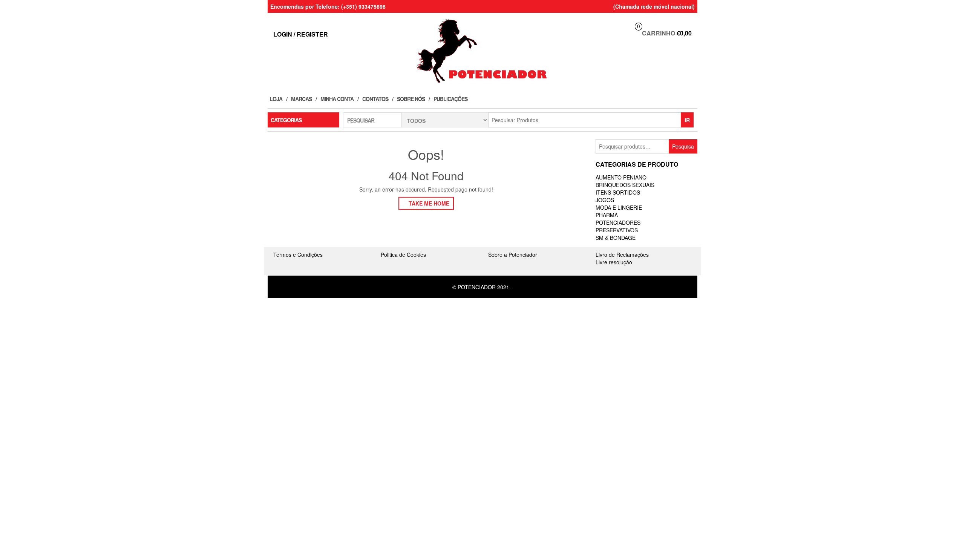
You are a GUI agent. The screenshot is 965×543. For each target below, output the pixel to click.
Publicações (450, 99)
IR (687, 120)
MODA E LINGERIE (619, 207)
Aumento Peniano (621, 177)
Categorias (286, 120)
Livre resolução (614, 262)
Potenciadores (618, 222)
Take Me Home (428, 203)
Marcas (301, 99)
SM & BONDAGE (616, 237)
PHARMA (607, 215)
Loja (276, 99)
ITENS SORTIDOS (618, 192)
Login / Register (300, 34)
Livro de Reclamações (622, 254)
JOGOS (605, 200)
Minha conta (337, 99)
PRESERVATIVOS (617, 230)
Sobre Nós (411, 99)
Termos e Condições (298, 254)
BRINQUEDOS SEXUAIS (625, 185)
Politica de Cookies (403, 254)
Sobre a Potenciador (512, 254)
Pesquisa (683, 146)
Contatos (375, 99)
